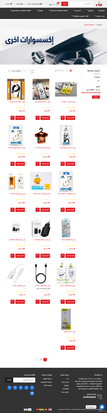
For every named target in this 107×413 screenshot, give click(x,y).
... (74, 105)
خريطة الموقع (47, 379)
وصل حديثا (65, 382)
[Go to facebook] (102, 407)
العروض (66, 385)
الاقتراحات (65, 389)
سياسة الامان (48, 385)
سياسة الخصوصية (46, 382)
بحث (96, 97)
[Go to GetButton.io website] (102, 411)
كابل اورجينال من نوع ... (42, 289)
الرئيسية (99, 25)
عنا (68, 379)
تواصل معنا (65, 392)
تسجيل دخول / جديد (34, 4)
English (8, 4)
